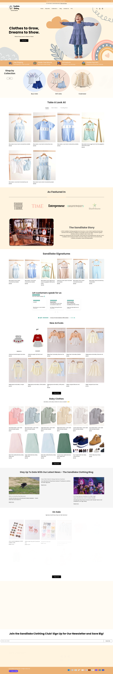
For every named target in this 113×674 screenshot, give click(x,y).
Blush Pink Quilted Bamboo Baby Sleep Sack (16, 455)
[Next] (11, 78)
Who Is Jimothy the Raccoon (17, 496)
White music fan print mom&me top (32, 541)
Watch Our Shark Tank (34, 657)
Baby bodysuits (58, 94)
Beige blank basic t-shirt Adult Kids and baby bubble (64, 428)
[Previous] (8, 78)
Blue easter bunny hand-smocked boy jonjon (43, 182)
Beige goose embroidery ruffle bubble (37, 384)
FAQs (46, 661)
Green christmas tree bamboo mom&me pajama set (64, 541)
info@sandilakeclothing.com (66, 653)
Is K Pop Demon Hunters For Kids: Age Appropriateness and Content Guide (85, 497)
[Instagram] (68, 655)
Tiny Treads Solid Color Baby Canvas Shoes (79, 455)
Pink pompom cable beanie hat (64, 568)
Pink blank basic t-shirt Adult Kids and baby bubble (15, 428)
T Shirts (82, 94)
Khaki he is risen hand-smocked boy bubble (64, 281)
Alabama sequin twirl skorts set (35, 354)
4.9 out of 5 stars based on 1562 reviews (59, 317)
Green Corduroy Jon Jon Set (15, 568)
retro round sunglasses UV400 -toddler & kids (16, 541)
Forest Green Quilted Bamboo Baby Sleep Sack (64, 455)
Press (30, 655)
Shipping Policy (48, 655)
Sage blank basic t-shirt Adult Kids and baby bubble (48, 428)
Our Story (31, 653)
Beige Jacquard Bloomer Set (73, 384)
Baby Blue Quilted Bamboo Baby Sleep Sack (48, 455)
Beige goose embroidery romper (16, 384)
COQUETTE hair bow (45, 541)
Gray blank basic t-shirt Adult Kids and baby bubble (96, 428)
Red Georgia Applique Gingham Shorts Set (80, 541)
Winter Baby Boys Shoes (94, 455)
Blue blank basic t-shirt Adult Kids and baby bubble (31, 428)
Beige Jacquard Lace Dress (92, 384)
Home (41, 8)
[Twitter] (61, 658)
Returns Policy (48, 657)
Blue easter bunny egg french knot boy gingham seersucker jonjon (93, 144)
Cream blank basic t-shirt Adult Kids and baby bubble (80, 428)
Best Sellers (55, 108)
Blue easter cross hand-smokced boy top (42, 144)
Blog (61, 8)
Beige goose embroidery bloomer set (94, 354)
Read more (11, 502)
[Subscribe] (25, 660)
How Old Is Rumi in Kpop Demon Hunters (53, 479)
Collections (54, 8)
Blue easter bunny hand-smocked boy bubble (19, 144)
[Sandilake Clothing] (14, 8)
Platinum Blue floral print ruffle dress (96, 568)
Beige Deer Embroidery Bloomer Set (55, 354)
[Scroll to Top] (110, 667)
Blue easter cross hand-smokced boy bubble (67, 144)
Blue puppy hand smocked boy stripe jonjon (96, 281)
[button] (102, 8)
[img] (57, 295)
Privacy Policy (48, 659)
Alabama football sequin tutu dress (17, 354)
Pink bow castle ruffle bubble (31, 568)
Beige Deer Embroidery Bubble (73, 354)
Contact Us (66, 8)
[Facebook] (65, 655)
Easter (47, 108)
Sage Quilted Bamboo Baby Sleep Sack (31, 455)
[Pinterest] (61, 655)
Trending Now (64, 108)
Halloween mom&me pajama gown (80, 568)
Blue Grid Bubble (93, 541)
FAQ (72, 8)
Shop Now (47, 8)
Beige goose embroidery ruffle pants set (55, 385)
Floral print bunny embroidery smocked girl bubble (48, 568)
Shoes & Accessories (34, 94)
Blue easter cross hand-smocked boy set (18, 182)
